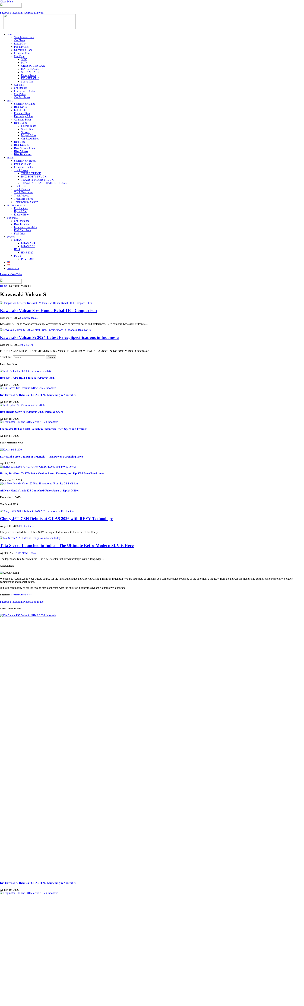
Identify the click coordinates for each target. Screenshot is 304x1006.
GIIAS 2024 (28, 243)
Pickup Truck (28, 75)
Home (3, 285)
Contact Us (13, 269)
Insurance (12, 218)
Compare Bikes (22, 119)
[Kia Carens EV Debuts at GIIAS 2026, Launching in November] (28, 387)
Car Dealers (20, 87)
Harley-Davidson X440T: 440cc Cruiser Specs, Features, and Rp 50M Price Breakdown (52, 473)
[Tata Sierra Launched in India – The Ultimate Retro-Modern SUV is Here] (19, 538)
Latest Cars (20, 43)
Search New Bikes (24, 103)
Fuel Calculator (22, 230)
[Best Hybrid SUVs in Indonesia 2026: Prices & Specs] (22, 405)
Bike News (20, 106)
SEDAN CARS (30, 72)
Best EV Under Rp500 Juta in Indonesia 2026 (27, 377)
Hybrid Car (20, 211)
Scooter (25, 132)
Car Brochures (22, 97)
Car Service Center (24, 91)
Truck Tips (20, 186)
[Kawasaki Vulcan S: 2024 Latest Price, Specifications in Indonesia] (38, 329)
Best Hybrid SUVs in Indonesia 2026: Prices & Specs (31, 411)
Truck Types (21, 170)
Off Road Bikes (30, 138)
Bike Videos (21, 151)
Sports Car (27, 81)
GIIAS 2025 (28, 246)
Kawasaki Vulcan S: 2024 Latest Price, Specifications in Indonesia (59, 337)
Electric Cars (21, 208)
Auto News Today (50, 538)
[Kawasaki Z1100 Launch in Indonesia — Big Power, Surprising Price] (11, 449)
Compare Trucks (23, 167)
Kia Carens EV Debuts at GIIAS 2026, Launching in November (38, 394)
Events (11, 237)
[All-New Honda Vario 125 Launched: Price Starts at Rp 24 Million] (39, 483)
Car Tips (19, 84)
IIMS (17, 249)
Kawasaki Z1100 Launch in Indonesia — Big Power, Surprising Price (41, 456)
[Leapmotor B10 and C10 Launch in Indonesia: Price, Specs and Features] (29, 421)
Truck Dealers (22, 189)
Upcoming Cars (23, 49)
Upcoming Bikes (23, 116)
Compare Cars (22, 53)
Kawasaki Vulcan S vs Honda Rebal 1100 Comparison (48, 310)
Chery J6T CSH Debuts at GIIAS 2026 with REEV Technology (56, 518)
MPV (24, 62)
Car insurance (21, 220)
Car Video (20, 94)
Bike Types (20, 122)
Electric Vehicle (16, 205)
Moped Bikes (28, 135)
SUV (24, 59)
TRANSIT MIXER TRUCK (37, 179)
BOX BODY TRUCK (34, 176)
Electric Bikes (22, 214)
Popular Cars (21, 46)
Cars (9, 34)
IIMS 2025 (27, 252)
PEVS (17, 255)
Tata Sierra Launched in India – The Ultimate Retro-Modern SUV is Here (67, 545)
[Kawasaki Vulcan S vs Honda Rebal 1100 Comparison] (37, 303)
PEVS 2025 (27, 258)
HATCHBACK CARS (34, 68)
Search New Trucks (25, 160)
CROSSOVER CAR (33, 65)
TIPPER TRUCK (31, 173)
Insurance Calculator (25, 227)
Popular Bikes (22, 113)
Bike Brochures (22, 154)
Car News (19, 40)
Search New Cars (24, 37)
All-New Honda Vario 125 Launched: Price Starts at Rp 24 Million (39, 490)
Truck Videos (21, 195)
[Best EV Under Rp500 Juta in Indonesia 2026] (25, 371)
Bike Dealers (21, 144)
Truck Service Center (26, 201)
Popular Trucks (22, 163)
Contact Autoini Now (21, 594)
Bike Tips (19, 141)
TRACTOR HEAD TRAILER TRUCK (44, 182)
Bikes (10, 101)
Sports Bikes (28, 129)
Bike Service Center (25, 148)
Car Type (19, 56)
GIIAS (18, 239)
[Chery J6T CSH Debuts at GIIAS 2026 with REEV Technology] (30, 511)
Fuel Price (19, 233)
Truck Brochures (23, 192)
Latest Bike (20, 110)
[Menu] (1, 29)
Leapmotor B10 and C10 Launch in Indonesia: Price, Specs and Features (43, 428)
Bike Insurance (22, 224)
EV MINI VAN (30, 78)
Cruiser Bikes (28, 125)
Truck (10, 158)
